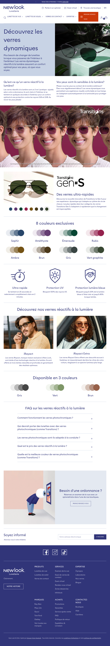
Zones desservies (61, 589)
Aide (77, 611)
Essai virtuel (59, 581)
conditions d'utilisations (71, 638)
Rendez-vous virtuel (63, 585)
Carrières (79, 615)
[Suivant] (74, 2)
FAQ (56, 615)
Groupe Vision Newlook (34, 638)
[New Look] (14, 8)
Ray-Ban (37, 604)
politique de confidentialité (92, 638)
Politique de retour (62, 619)
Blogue (78, 582)
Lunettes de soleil (41, 575)
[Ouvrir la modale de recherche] (5, 17)
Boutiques (79, 607)
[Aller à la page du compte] (101, 17)
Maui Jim (38, 608)
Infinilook (58, 593)
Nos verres (80, 579)
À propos (79, 571)
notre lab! (65, 1)
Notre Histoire (13, 586)
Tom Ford (38, 615)
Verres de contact (41, 579)
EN (105, 8)
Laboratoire (80, 575)
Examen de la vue (62, 571)
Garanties (59, 608)
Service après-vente (63, 612)
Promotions (59, 604)
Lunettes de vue (40, 571)
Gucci (36, 612)
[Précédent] (36, 2)
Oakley (37, 619)
